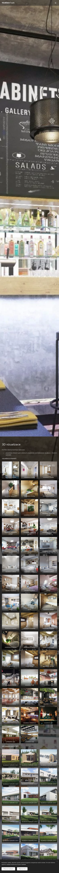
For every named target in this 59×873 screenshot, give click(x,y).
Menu (55, 2)
